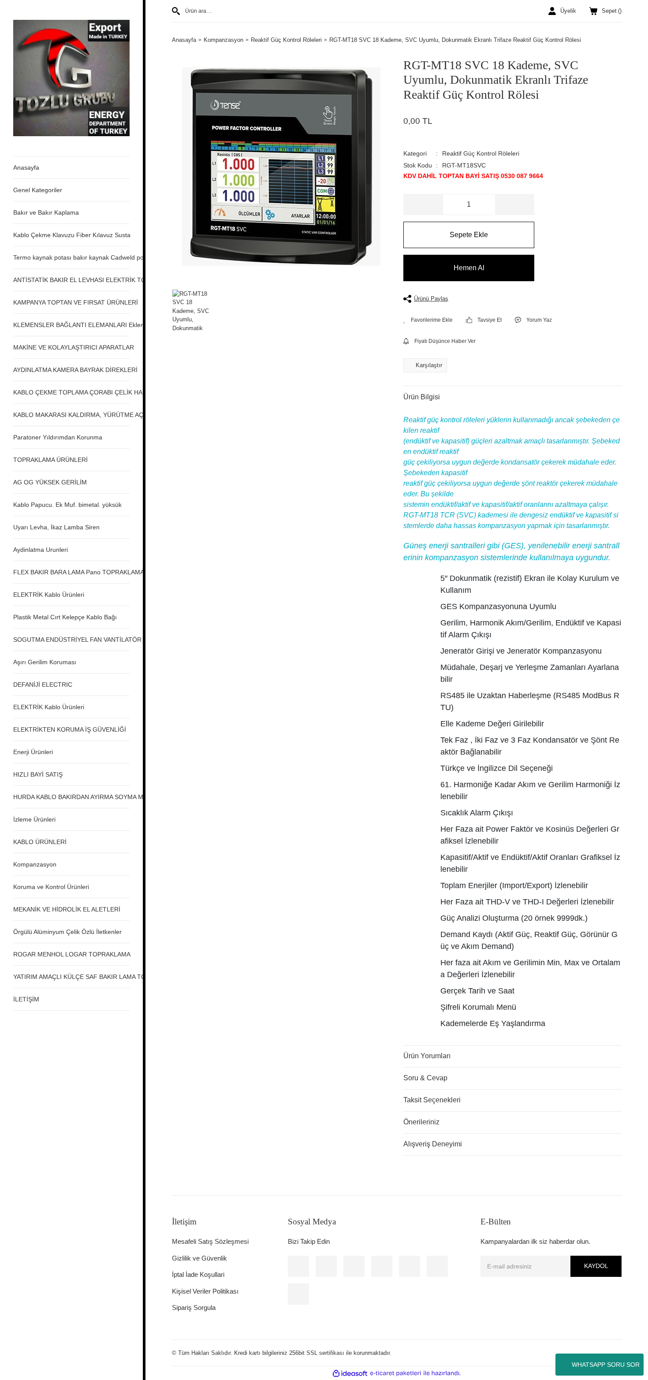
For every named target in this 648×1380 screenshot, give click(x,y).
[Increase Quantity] (514, 204)
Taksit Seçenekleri (432, 1100)
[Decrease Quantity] (423, 204)
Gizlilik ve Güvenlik (199, 1258)
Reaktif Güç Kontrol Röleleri (480, 153)
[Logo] (71, 77)
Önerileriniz (421, 1122)
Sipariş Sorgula (194, 1307)
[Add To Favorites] (428, 320)
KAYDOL (596, 1265)
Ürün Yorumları (427, 1056)
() (612, 10)
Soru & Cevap (425, 1078)
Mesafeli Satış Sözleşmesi (210, 1241)
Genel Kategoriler (37, 189)
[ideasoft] (350, 1373)
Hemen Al (469, 268)
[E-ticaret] (395, 1373)
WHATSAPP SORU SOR (606, 1364)
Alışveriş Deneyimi (432, 1144)
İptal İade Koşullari (198, 1274)
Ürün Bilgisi (421, 397)
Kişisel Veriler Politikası (205, 1291)
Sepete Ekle (469, 234)
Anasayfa (26, 167)
